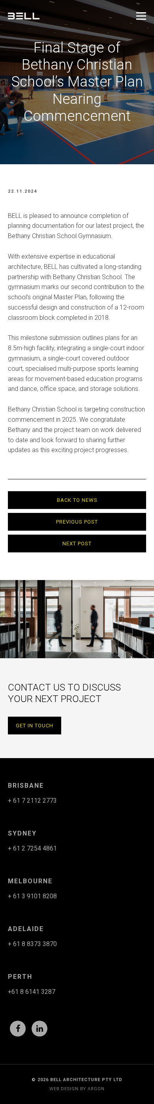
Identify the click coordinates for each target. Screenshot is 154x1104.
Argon (96, 1088)
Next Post (77, 543)
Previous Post (77, 522)
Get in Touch (34, 725)
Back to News (77, 500)
